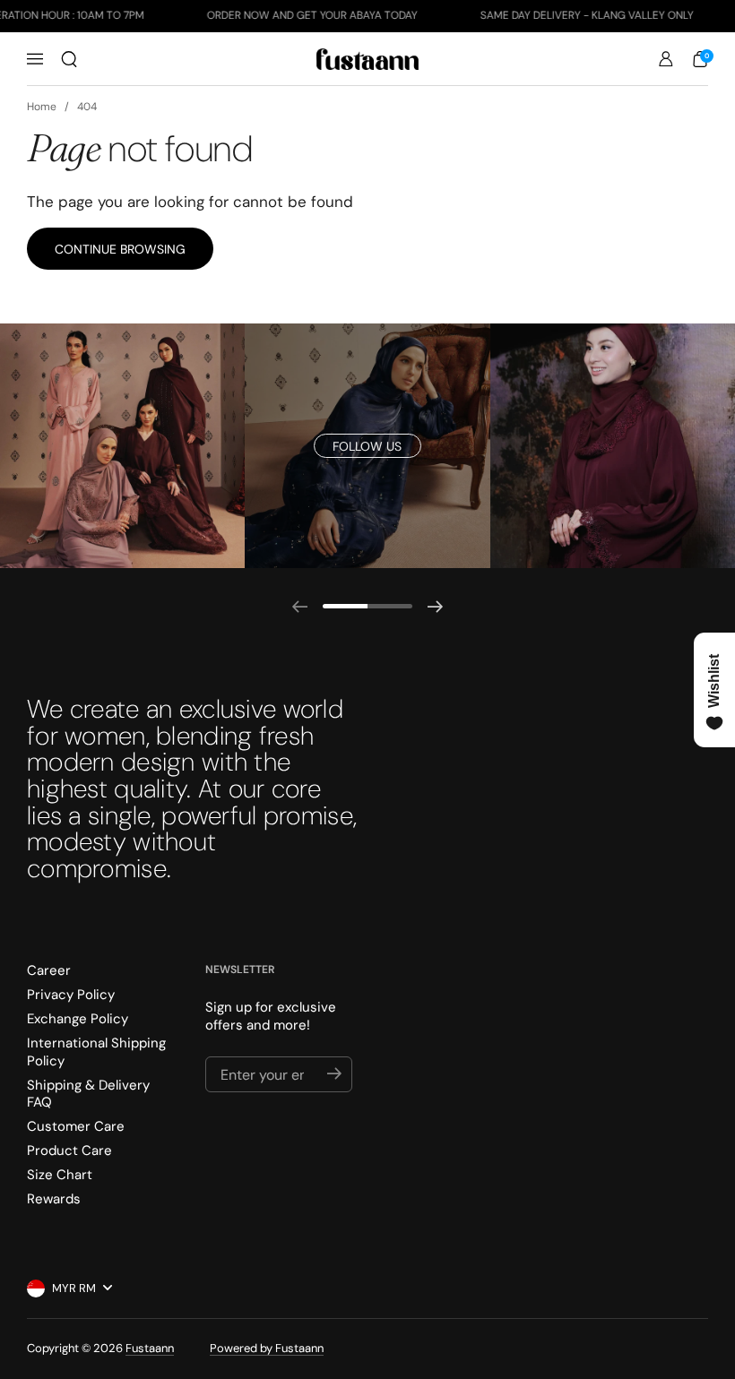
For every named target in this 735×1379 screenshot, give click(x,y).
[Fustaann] (367, 59)
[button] (69, 59)
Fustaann (149, 1348)
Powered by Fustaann (267, 1348)
